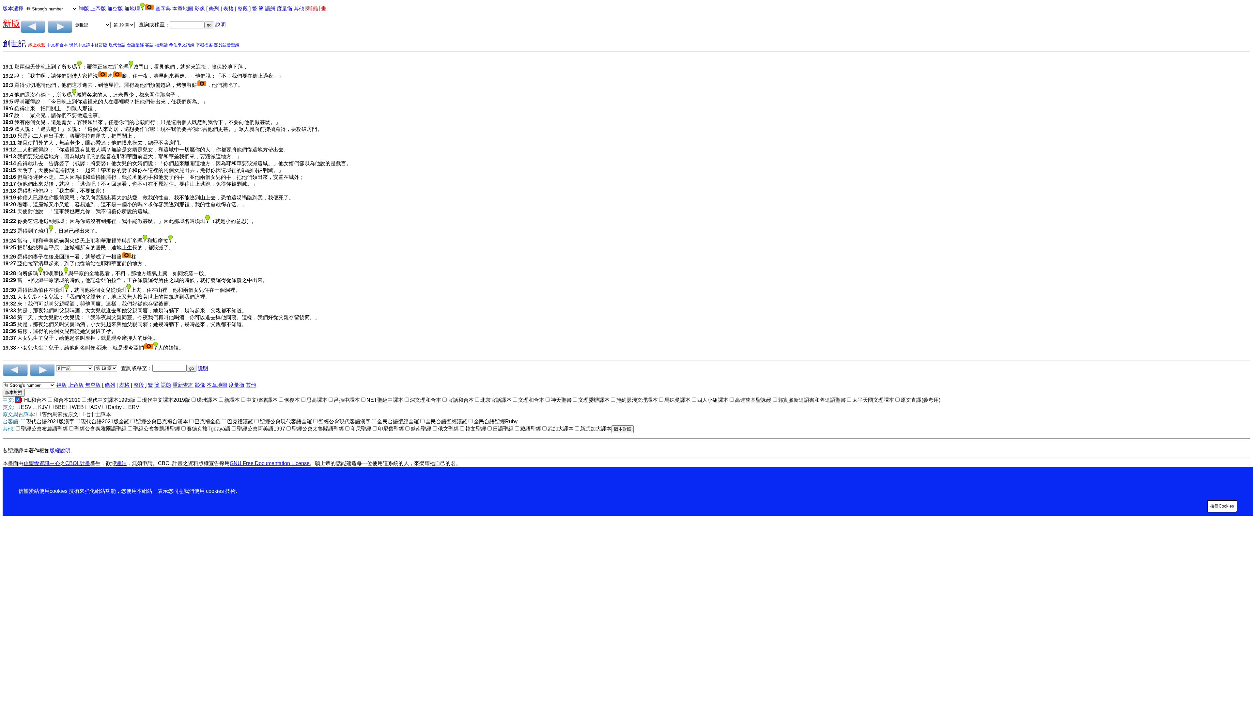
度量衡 (284, 8)
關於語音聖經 (227, 44)
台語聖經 (135, 44)
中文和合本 (57, 44)
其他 (299, 8)
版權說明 (60, 450)
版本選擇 (13, 8)
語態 (270, 8)
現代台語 (117, 44)
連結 (121, 463)
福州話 (161, 44)
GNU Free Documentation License (270, 463)
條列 (214, 8)
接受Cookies (1222, 506)
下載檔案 (204, 44)
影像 (199, 8)
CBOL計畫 (77, 463)
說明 (220, 24)
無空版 (115, 8)
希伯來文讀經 (181, 44)
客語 (149, 44)
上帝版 (98, 8)
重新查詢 (183, 385)
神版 (84, 8)
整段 (243, 8)
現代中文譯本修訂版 (88, 44)
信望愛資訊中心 (41, 463)
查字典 (163, 8)
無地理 (132, 8)
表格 (228, 8)
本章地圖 (182, 8)
